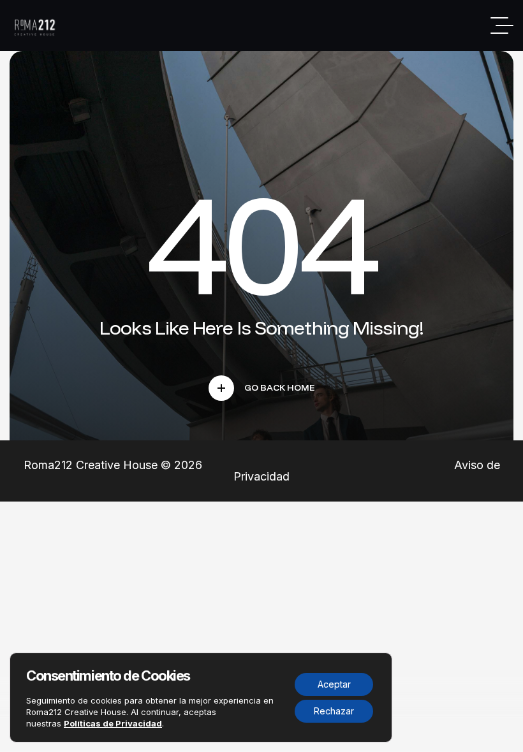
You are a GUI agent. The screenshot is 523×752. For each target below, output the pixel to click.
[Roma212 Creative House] (36, 26)
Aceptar (334, 684)
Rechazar (334, 710)
